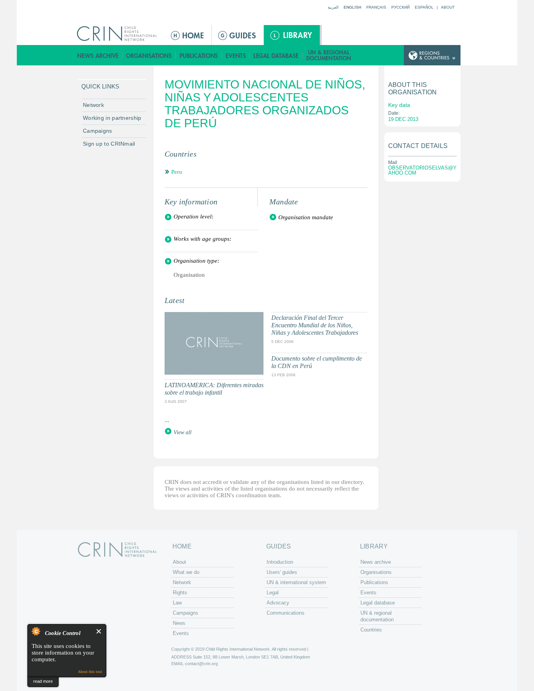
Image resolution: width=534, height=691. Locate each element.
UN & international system (296, 582)
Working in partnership (112, 118)
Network (93, 105)
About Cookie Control (35, 631)
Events (236, 55)
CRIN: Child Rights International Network (117, 549)
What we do (186, 572)
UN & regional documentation (329, 55)
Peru (176, 172)
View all (183, 432)
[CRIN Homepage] (119, 33)
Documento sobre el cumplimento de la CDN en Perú (316, 362)
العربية (333, 7)
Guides (237, 35)
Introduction (280, 562)
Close (99, 631)
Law (177, 603)
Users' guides (282, 572)
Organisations (149, 55)
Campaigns (97, 131)
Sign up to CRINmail (109, 144)
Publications (199, 55)
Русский (400, 7)
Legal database (276, 55)
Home (188, 35)
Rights (180, 592)
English (352, 7)
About (448, 7)
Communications (286, 613)
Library (292, 35)
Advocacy (278, 603)
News (179, 623)
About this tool (90, 671)
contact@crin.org (201, 663)
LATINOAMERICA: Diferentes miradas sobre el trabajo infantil (214, 389)
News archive (97, 55)
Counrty (432, 55)
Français (376, 7)
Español (424, 7)
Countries (371, 630)
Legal (273, 592)
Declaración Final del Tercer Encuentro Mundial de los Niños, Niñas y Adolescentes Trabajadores (314, 325)
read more (43, 681)
